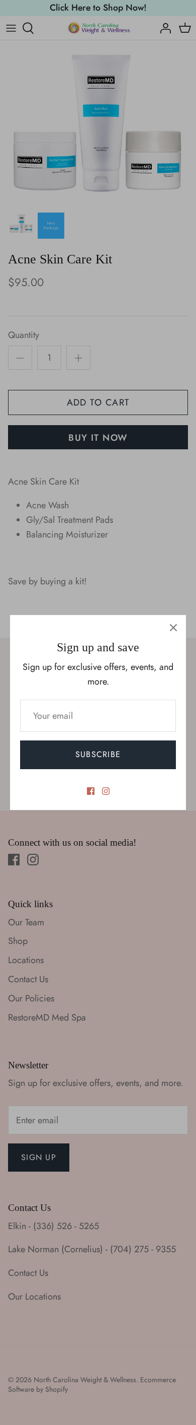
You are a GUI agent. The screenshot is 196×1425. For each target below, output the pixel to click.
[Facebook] (90, 791)
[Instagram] (106, 791)
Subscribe (98, 754)
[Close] (173, 628)
